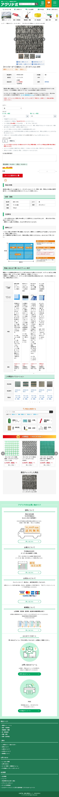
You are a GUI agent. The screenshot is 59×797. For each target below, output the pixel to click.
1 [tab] (33, 373)
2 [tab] (30, 402)
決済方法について (38, 61)
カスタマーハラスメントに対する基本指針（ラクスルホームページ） (18, 787)
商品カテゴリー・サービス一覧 (13, 23)
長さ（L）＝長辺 (34, 113)
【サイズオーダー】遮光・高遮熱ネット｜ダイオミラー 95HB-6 (33, 397)
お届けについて (6, 749)
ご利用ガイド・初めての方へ (9, 744)
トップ (2, 23)
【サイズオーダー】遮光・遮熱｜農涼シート (41, 397)
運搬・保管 (4, 734)
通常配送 (47, 81)
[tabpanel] (17, 327)
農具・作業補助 (6, 727)
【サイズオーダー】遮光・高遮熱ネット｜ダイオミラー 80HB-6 (25, 397)
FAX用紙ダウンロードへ (25, 710)
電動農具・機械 (6, 729)
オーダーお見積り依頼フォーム (28, 135)
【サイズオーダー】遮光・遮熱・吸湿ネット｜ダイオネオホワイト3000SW (49, 397)
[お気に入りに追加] (6, 180)
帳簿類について (6, 753)
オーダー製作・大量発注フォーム (10, 766)
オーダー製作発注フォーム (27, 95)
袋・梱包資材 (5, 732)
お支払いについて (6, 751)
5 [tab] (37, 402)
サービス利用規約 (6, 785)
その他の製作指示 (7, 153)
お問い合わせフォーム (24, 674)
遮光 (16, 69)
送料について (5, 746)
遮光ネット (23, 69)
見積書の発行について (39, 64)
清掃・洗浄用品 (6, 736)
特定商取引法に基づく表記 (8, 780)
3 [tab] (32, 402)
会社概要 (4, 776)
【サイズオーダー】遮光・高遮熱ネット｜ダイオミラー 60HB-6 (17, 397)
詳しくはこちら (29, 541)
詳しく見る (11, 465)
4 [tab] (35, 402)
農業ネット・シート (7, 725)
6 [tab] (39, 402)
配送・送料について (23, 61)
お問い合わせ (5, 763)
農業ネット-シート (8, 69)
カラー (4, 105)
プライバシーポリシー (7, 783)
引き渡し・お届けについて (24, 64)
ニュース (4, 778)
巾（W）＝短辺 (6, 113)
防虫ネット (29, 414)
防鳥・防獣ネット (22, 414)
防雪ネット (35, 414)
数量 (4, 171)
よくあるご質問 (6, 761)
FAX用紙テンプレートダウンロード (10, 768)
